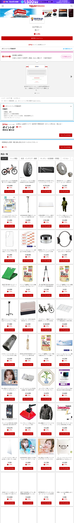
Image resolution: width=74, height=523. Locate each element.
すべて (4, 158)
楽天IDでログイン (37, 38)
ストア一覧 (9, 98)
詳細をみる (67, 56)
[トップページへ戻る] (37, 6)
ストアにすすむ (66, 135)
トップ (3, 98)
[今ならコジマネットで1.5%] (37, 13)
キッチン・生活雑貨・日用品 (49, 158)
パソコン (66, 158)
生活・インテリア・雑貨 (29, 158)
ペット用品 (13, 158)
